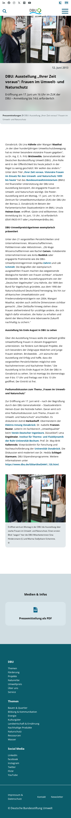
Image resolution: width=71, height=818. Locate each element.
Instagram (13, 763)
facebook (13, 759)
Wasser (12, 739)
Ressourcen (14, 735)
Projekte (12, 676)
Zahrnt (47, 262)
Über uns (13, 688)
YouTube (13, 775)
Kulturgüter (14, 719)
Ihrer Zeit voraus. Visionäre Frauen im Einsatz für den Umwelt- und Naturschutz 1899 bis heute (34, 176)
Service (12, 692)
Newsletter (57, 796)
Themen (12, 668)
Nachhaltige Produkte (20, 727)
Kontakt (41, 796)
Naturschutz (15, 731)
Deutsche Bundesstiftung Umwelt (32, 808)
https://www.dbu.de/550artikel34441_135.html (32, 464)
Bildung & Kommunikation (22, 711)
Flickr (11, 771)
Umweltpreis (15, 684)
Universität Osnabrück (47, 448)
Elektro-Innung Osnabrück (20, 424)
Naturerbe (13, 680)
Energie (12, 715)
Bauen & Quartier (17, 707)
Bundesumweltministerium (42, 180)
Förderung (13, 672)
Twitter (12, 767)
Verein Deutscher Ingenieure (28, 432)
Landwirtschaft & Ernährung (23, 723)
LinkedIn (12, 755)
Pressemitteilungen (12, 115)
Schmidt (10, 266)
